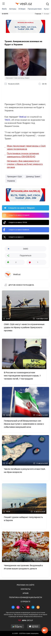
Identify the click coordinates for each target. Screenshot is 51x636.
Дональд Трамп (33, 176)
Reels (4, 9)
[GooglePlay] (17, 626)
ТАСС (7, 120)
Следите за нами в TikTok (18, 222)
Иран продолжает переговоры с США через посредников (26, 147)
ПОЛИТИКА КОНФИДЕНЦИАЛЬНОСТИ (25, 597)
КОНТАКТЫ (25, 589)
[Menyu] (3, 3)
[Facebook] (13, 607)
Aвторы (12, 9)
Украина (11, 181)
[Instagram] (18, 607)
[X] (23, 607)
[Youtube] (28, 607)
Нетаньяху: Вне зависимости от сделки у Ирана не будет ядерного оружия (25, 164)
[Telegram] (33, 607)
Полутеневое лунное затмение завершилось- (23, 155)
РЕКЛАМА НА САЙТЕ (25, 585)
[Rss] (38, 607)
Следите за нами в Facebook (19, 230)
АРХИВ (26, 593)
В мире (22, 9)
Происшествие (35, 9)
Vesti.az (22, 116)
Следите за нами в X (16, 237)
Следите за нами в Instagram (19, 215)
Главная (38, 14)
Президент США (14, 176)
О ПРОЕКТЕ (25, 602)
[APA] (25, 620)
